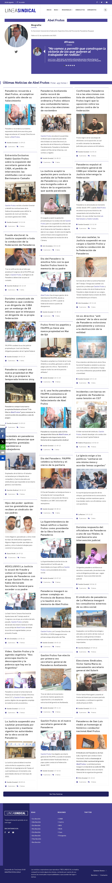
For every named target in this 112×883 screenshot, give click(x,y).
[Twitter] (102, 2)
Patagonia (62, 835)
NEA (60, 825)
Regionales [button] (66, 10)
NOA (60, 829)
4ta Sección (36, 829)
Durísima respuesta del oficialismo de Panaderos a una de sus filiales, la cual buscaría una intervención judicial (91, 534)
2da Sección (36, 822)
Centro (61, 822)
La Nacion (81, 514)
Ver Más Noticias (56, 794)
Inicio (49, 10)
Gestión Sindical (12, 286)
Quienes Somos (99, 871)
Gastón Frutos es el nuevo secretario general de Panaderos (56, 724)
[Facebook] (98, 2)
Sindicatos (80, 10)
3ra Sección (36, 825)
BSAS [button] (56, 10)
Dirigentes (91, 10)
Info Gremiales (48, 246)
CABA (61, 819)
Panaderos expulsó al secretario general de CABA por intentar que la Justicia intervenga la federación (90, 171)
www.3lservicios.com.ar (13, 872)
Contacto (103, 875)
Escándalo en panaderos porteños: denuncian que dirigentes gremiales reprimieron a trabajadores (19, 443)
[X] (2, 441)
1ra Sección (36, 819)
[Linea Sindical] (22, 9)
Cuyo (60, 832)
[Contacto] (106, 2)
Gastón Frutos (46, 136)
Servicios (94, 875)
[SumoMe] (2, 458)
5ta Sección (36, 832)
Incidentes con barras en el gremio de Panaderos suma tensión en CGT (90, 395)
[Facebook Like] (2, 430)
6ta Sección (36, 835)
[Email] (2, 452)
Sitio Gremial (82, 778)
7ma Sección (36, 839)
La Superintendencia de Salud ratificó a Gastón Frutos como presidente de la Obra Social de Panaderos (55, 528)
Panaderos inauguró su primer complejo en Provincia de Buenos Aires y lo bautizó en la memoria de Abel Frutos (56, 598)
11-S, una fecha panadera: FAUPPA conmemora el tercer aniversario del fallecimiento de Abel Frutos (56, 397)
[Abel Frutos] (16, 35)
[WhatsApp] (2, 447)
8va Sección (36, 842)
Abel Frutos (52, 59)
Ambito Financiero (84, 443)
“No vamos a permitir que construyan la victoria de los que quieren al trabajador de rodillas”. (77, 51)
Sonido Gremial (12, 142)
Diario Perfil (11, 553)
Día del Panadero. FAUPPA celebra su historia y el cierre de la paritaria (56, 461)
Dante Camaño (92, 219)
